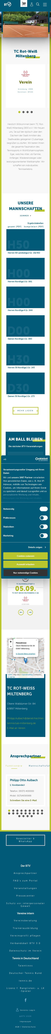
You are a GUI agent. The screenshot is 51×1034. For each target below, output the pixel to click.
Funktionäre (14, 766)
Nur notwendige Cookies (25, 572)
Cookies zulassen (25, 556)
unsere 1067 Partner (22, 477)
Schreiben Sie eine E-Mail (23, 800)
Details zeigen (35, 547)
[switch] (44, 517)
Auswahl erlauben (25, 564)
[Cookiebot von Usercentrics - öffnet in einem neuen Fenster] (36, 459)
